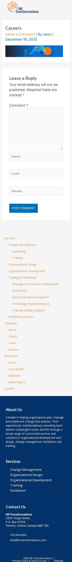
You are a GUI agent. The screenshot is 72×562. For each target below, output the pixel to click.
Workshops (19, 290)
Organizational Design (22, 264)
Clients (12, 336)
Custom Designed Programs (30, 297)
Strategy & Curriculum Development (35, 284)
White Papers (17, 382)
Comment (18, 105)
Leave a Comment (20, 34)
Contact (10, 388)
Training (17, 258)
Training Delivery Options (28, 310)
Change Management (22, 245)
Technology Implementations (31, 304)
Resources (11, 356)
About (12, 330)
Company (11, 323)
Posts (12, 362)
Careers (13, 349)
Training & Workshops (22, 277)
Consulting (19, 251)
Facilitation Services (20, 316)
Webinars (14, 375)
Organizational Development (26, 271)
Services (10, 238)
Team (12, 343)
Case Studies (16, 369)
